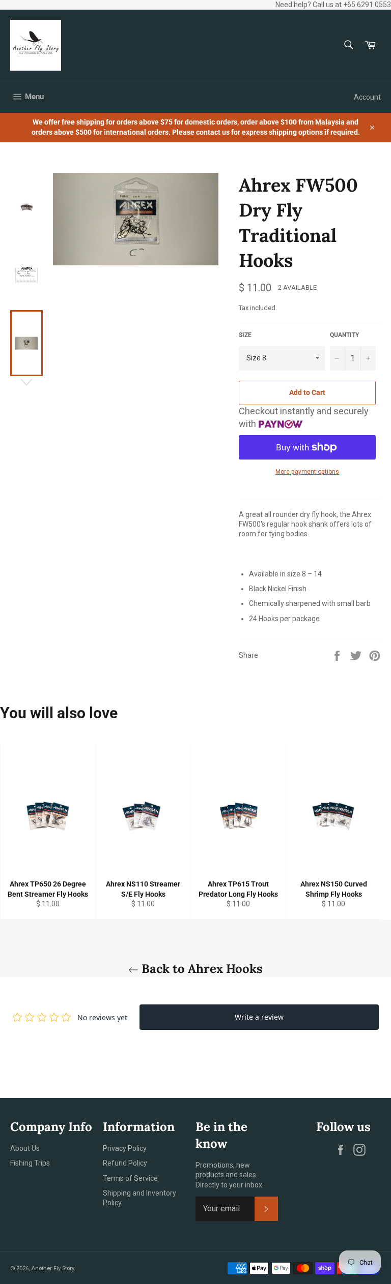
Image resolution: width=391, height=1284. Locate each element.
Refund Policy (125, 1163)
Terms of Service (130, 1178)
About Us (25, 1148)
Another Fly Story (52, 1268)
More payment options (307, 471)
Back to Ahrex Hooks (200, 968)
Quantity (344, 335)
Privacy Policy (125, 1148)
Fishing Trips (30, 1163)
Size (245, 335)
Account (367, 97)
